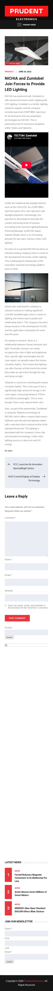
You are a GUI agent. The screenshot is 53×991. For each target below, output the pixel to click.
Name (8, 559)
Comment (10, 518)
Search (8, 627)
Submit (9, 962)
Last (7, 948)
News (17, 871)
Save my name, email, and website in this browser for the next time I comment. (28, 606)
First (7, 938)
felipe (10, 451)
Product (9, 71)
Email (8, 575)
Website (9, 591)
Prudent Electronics (34, 981)
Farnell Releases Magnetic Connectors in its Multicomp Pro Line (31, 878)
